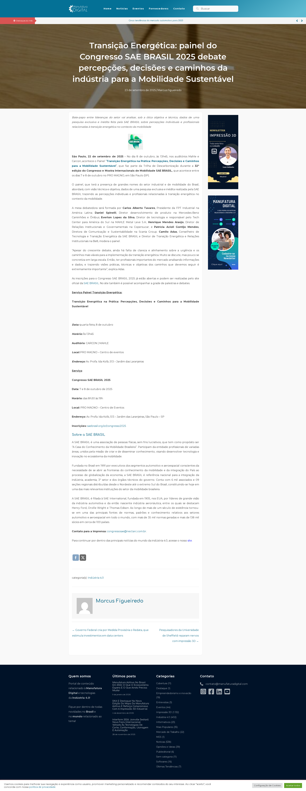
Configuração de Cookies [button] (267, 785)
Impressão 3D (164, 712)
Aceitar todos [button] (293, 785)
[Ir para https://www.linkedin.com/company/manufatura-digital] (219, 691)
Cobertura (161, 683)
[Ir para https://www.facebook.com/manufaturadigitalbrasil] (211, 691)
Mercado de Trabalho (167, 732)
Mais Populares (164, 727)
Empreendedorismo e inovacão (173, 693)
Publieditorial (163, 751)
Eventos (160, 707)
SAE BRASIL (91, 283)
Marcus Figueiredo (170, 90)
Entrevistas (162, 702)
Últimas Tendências (167, 766)
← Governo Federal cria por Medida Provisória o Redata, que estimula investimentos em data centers (110, 631)
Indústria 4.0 (96, 577)
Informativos (163, 722)
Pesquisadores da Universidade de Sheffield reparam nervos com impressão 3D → (179, 631)
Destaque (161, 688)
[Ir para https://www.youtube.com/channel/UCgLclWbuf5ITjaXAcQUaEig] (227, 691)
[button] (297, 20)
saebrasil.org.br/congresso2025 (106, 425)
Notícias (160, 741)
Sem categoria (164, 756)
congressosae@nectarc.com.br (126, 531)
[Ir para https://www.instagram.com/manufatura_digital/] (203, 691)
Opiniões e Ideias (165, 746)
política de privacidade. (42, 787)
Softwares (161, 761)
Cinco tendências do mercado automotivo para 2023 (66, 20)
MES (158, 737)
